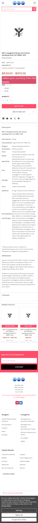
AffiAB (23, 441)
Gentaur (4, 461)
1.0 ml (6, 91)
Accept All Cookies (19, 519)
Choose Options (10, 326)
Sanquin (22, 454)
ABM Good (5, 465)
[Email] (7, 118)
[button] (19, 112)
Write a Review (7, 58)
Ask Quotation (7, 425)
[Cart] (35, 3)
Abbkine (22, 465)
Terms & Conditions (19, 481)
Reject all (19, 515)
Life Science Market (8, 454)
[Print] (11, 118)
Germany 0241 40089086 (14, 493)
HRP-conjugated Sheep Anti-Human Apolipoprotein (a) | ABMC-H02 (28, 332)
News (3, 431)
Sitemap (4, 435)
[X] (14, 118)
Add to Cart (28, 326)
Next (35, 325)
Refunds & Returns (19, 486)
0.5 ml (7, 88)
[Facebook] (3, 118)
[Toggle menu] (3, 3)
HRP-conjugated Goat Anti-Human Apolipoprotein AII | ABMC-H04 (9, 332)
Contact (4, 428)
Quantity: (5, 96)
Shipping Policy (19, 483)
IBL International (7, 468)
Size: (7, 85)
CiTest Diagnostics (26, 458)
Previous (3, 325)
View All (22, 468)
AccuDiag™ (24, 438)
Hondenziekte (9, 474)
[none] (19, 32)
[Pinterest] (18, 118)
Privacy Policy (19, 489)
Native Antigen (25, 461)
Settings (19, 510)
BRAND (4, 458)
